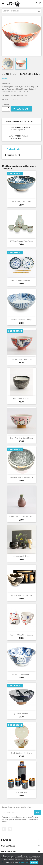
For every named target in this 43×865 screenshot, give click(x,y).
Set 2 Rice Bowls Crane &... (21, 280)
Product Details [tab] (13, 149)
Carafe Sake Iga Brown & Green (21, 517)
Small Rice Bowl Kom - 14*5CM (21, 320)
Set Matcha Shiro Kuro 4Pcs (21, 595)
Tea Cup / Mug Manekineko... (21, 635)
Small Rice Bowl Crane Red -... (21, 359)
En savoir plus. (23, 862)
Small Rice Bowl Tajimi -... (21, 398)
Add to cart (21, 108)
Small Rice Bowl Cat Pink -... (21, 753)
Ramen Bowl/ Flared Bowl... (21, 202)
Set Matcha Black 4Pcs (21, 556)
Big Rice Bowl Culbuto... (21, 674)
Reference (9, 155)
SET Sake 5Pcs (21, 792)
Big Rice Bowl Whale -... (21, 714)
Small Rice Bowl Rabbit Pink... (21, 438)
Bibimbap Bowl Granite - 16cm (21, 477)
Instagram (10, 829)
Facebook (4, 829)
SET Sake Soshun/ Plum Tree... (21, 241)
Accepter (34, 862)
